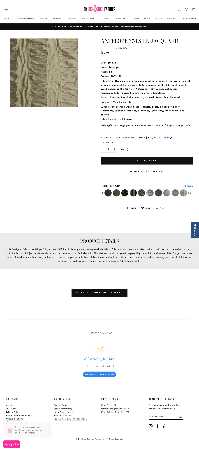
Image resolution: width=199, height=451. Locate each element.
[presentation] (103, 192)
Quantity (107, 142)
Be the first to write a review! (99, 374)
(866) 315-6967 (108, 405)
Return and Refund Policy (18, 415)
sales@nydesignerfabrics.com (115, 408)
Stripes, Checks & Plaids (166, 18)
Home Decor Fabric (63, 412)
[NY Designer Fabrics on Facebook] (157, 426)
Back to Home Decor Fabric (101, 292)
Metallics (57, 18)
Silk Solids (7, 18)
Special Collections (26, 18)
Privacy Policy (13, 412)
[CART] (194, 9)
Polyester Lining (189, 18)
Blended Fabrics (121, 18)
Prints (136, 18)
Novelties (105, 18)
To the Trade (12, 408)
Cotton (147, 18)
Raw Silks (44, 18)
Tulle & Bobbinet (88, 18)
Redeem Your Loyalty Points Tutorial (70, 418)
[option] (99, 26)
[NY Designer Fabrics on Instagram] (151, 426)
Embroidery (71, 18)
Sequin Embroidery (63, 408)
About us (10, 405)
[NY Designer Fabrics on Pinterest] (164, 426)
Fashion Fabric (61, 405)
